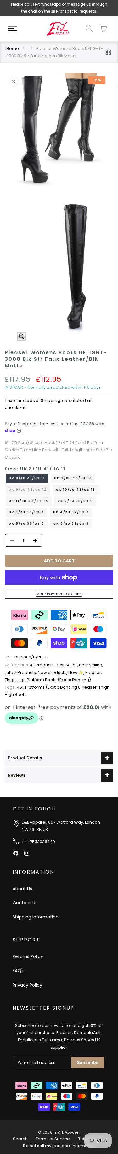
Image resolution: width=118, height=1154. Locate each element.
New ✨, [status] (76, 672)
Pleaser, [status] (93, 672)
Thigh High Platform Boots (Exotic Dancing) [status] (48, 680)
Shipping (51, 401)
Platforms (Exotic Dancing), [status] (53, 687)
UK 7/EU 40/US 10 (73, 478)
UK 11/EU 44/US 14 (28, 501)
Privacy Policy (27, 985)
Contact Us (25, 903)
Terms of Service (53, 1139)
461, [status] (15, 687)
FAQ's (19, 970)
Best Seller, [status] (67, 665)
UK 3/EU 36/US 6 (26, 512)
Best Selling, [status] (91, 665)
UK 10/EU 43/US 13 (75, 489)
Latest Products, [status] (21, 672)
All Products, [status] (30, 665)
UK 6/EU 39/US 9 (71, 523)
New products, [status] (53, 672)
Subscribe (87, 1062)
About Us (22, 889)
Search (20, 1139)
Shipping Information (36, 917)
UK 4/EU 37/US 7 (71, 512)
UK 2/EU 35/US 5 (75, 501)
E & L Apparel (67, 1132)
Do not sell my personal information (59, 1146)
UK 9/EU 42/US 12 (29, 491)
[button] (13, 28)
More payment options (59, 594)
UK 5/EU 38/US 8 (26, 523)
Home (12, 48)
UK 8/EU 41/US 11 (27, 478)
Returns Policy (28, 956)
